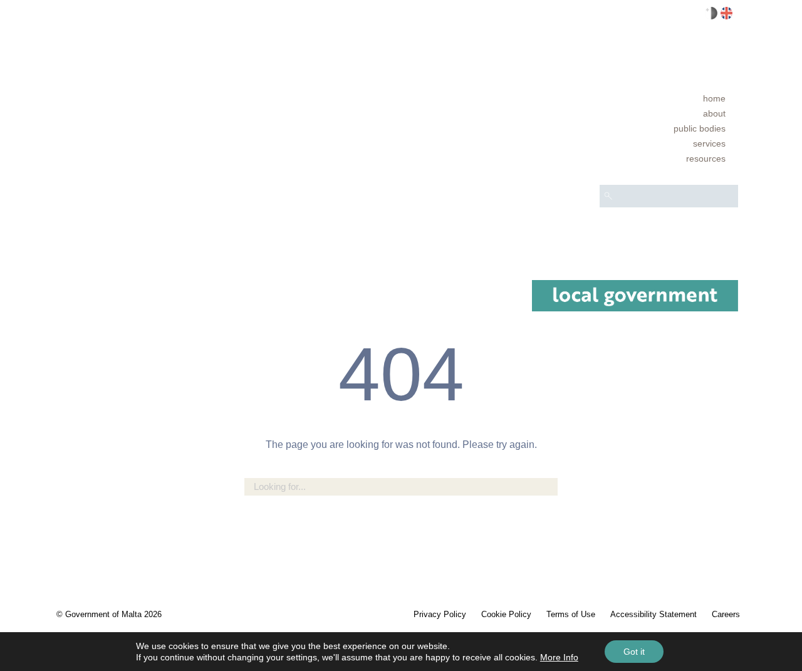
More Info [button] (559, 657)
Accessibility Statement (653, 614)
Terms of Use (570, 614)
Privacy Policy (440, 614)
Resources (706, 158)
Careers (726, 614)
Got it (634, 652)
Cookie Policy (506, 614)
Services (709, 143)
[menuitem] (669, 98)
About (714, 113)
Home (714, 98)
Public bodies (700, 128)
